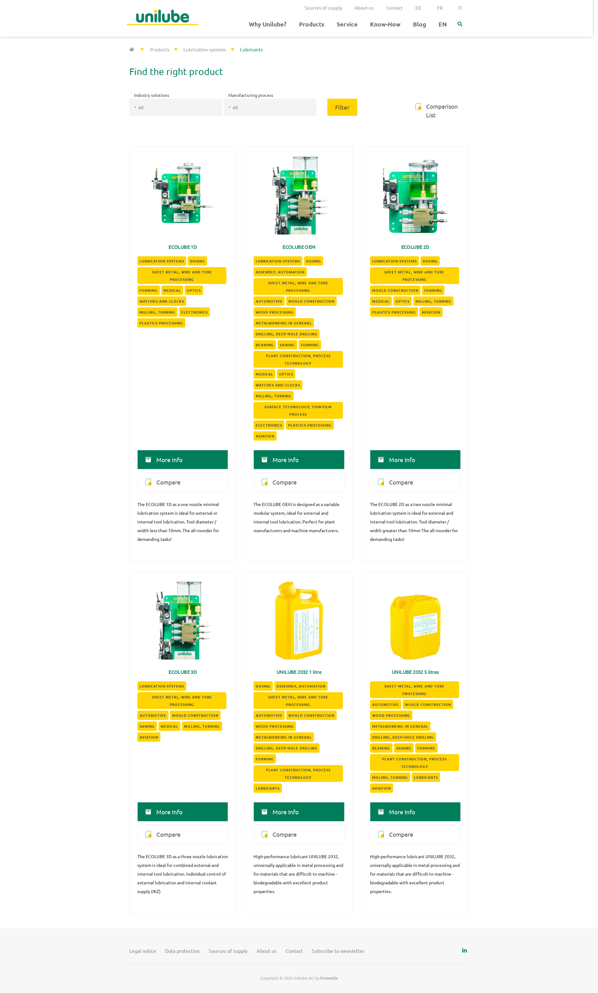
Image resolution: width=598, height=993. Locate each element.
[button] (460, 24)
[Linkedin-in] (464, 950)
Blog (419, 24)
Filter (342, 107)
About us (364, 8)
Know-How (385, 24)
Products (311, 24)
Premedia (329, 978)
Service (347, 24)
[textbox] (183, 107)
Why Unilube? (268, 24)
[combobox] (175, 107)
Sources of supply (323, 8)
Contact (394, 8)
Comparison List (442, 110)
